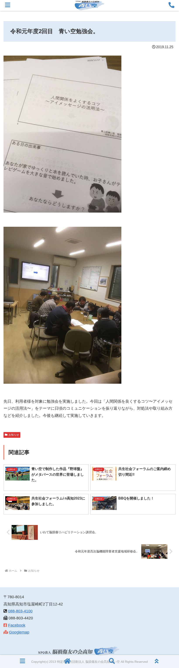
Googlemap (19, 632)
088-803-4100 (20, 611)
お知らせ (14, 434)
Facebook (16, 625)
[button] (165, 589)
